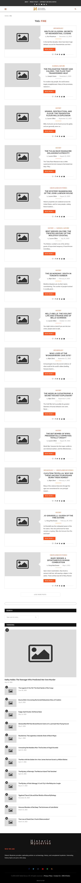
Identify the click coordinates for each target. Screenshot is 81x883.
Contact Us (57, 876)
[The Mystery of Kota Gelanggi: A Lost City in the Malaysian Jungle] (10, 786)
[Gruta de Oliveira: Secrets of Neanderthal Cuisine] (22, 37)
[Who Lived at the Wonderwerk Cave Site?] (22, 359)
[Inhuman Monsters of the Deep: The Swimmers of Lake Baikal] (10, 810)
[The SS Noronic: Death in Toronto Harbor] (22, 279)
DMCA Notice (66, 876)
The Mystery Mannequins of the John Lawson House (58, 192)
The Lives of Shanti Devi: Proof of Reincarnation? (34, 819)
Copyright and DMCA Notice (48, 2)
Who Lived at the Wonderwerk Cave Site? (58, 354)
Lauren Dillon (51, 118)
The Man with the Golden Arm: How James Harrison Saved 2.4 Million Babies (42, 759)
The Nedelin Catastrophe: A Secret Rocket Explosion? (58, 394)
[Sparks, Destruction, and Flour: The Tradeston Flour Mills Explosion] (22, 117)
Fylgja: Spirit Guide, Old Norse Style (30, 712)
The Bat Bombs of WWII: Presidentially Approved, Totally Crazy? (58, 436)
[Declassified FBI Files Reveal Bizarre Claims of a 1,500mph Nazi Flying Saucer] (10, 727)
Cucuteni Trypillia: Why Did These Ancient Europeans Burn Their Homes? (58, 475)
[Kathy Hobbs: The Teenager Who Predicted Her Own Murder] (40, 653)
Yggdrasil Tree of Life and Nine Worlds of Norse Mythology (37, 795)
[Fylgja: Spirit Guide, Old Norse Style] (10, 715)
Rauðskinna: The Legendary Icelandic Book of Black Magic (37, 736)
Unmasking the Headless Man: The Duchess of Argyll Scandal (38, 747)
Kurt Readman (51, 36)
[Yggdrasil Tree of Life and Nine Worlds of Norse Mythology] (10, 798)
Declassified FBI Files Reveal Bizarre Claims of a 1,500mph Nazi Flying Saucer (43, 724)
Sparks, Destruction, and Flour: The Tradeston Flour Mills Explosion (58, 113)
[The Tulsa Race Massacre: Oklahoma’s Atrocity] (22, 157)
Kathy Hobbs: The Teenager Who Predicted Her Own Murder (30, 680)
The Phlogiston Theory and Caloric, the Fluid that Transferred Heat (58, 71)
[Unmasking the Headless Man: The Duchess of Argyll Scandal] (10, 751)
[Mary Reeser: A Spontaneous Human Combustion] (22, 564)
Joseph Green (52, 76)
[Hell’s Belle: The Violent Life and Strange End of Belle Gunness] (22, 320)
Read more (49, 49)
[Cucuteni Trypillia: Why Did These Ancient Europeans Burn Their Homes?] (22, 479)
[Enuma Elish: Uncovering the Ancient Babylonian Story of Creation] (10, 703)
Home (6, 16)
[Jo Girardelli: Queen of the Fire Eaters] (22, 522)
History (58, 108)
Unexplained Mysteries (58, 188)
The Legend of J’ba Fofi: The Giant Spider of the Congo (35, 688)
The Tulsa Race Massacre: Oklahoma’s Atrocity (58, 152)
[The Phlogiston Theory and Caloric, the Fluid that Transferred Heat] (22, 75)
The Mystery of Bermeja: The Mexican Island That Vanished (37, 771)
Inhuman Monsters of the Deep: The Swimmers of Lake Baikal (38, 807)
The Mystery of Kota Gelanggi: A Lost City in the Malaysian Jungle (39, 783)
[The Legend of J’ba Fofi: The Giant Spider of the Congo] (10, 691)
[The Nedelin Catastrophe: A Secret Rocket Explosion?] (22, 399)
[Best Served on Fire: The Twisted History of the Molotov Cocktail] (22, 237)
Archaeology (58, 28)
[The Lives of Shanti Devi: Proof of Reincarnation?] (10, 822)
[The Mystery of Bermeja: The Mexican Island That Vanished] (10, 775)
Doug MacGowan (52, 520)
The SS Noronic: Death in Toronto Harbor (58, 274)
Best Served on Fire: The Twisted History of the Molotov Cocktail (58, 233)
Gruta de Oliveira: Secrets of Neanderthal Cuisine (58, 32)
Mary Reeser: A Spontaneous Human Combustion (58, 560)
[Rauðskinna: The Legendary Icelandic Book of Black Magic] (10, 739)
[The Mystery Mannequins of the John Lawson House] (22, 197)
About (26, 2)
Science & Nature (58, 66)
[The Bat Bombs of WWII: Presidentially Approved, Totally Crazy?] (22, 440)
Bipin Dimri (52, 278)
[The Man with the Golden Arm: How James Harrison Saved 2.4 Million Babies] (10, 763)
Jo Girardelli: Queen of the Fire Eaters (58, 517)
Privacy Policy (34, 2)
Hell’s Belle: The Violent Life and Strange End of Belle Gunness (58, 316)
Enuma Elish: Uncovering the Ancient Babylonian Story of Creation (39, 700)
